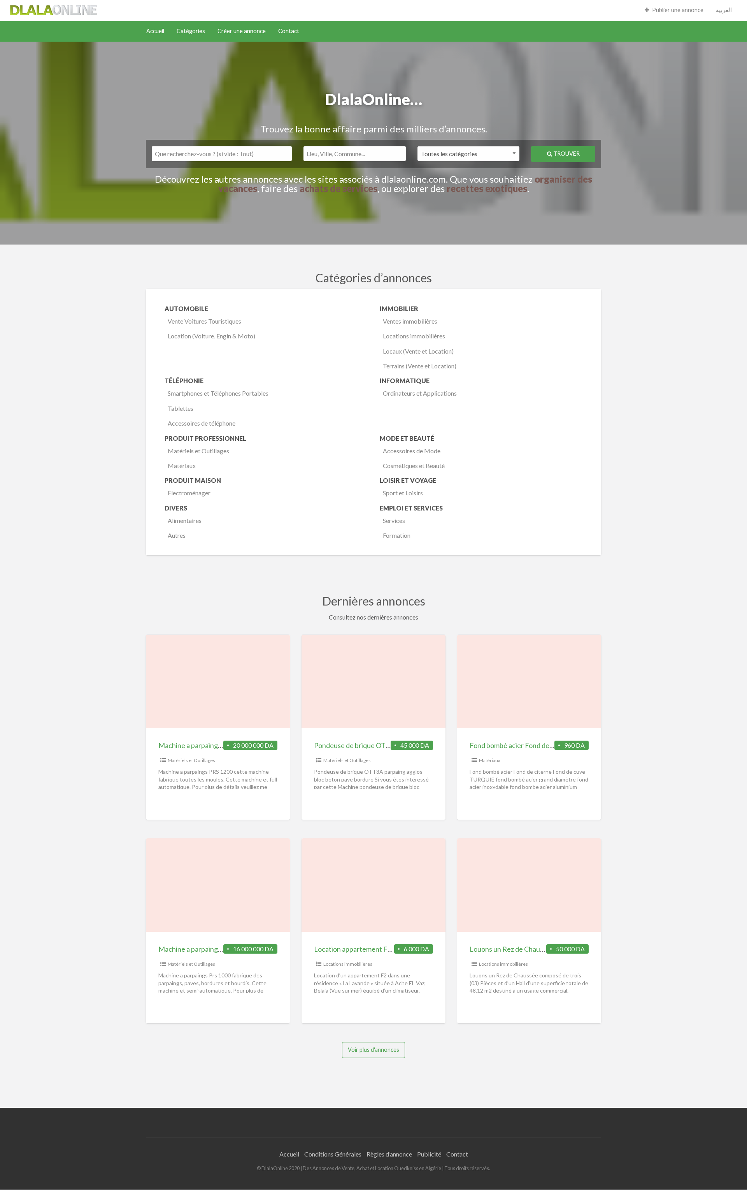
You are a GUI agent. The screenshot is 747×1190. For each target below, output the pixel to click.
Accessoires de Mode (411, 450)
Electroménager (189, 492)
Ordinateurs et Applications (420, 393)
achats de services (338, 188)
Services (394, 520)
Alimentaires (185, 520)
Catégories (191, 31)
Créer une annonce (241, 31)
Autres (177, 535)
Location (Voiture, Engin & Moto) (211, 336)
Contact (288, 31)
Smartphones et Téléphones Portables (218, 393)
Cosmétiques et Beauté (414, 465)
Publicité (429, 1154)
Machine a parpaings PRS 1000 (204, 949)
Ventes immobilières (410, 321)
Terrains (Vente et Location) (419, 366)
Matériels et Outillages (198, 450)
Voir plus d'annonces (373, 1049)
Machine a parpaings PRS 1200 (204, 745)
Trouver (566, 153)
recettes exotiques (487, 188)
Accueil (155, 31)
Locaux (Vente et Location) (418, 351)
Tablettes (180, 408)
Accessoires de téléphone (201, 423)
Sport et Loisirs (403, 492)
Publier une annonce (677, 10)
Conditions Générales (332, 1154)
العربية (724, 10)
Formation (396, 535)
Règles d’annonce (389, 1154)
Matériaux (182, 465)
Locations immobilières (414, 336)
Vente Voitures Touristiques (204, 321)
